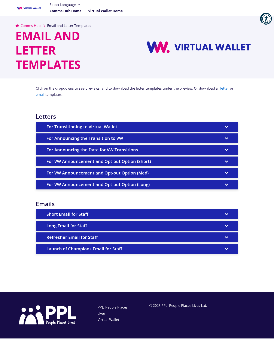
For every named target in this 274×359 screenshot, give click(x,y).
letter (224, 88)
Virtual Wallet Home (105, 11)
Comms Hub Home (65, 11)
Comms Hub (31, 25)
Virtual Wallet (108, 319)
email (40, 94)
